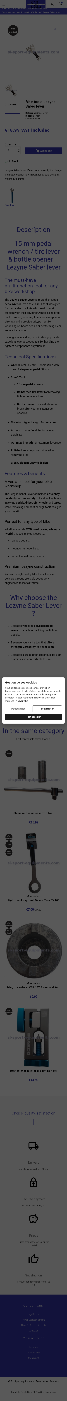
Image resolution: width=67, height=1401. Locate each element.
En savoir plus (21, 701)
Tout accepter (33, 717)
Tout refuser (47, 709)
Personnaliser (18, 709)
